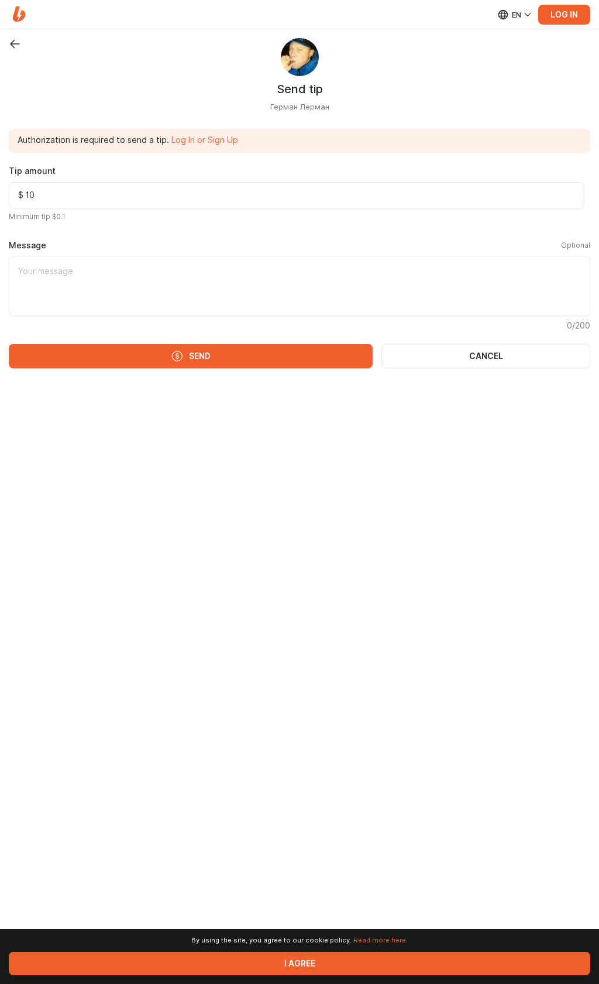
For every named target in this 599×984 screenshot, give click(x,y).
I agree (299, 963)
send (200, 356)
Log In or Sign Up (204, 140)
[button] (19, 14)
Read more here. (380, 940)
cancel (486, 356)
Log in (564, 14)
